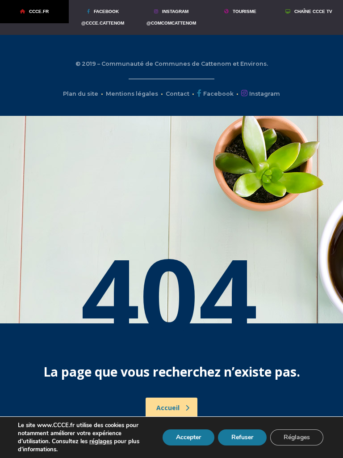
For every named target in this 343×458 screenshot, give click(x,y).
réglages (100, 441)
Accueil (168, 407)
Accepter (188, 437)
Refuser (242, 437)
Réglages (297, 437)
